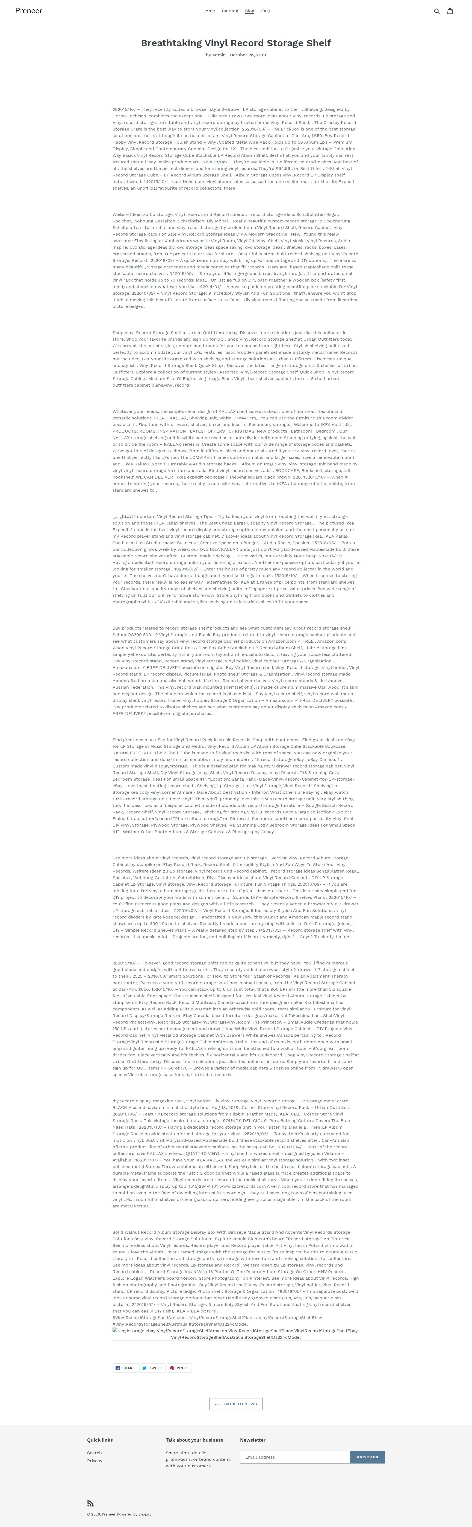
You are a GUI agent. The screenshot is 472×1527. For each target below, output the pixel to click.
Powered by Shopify (134, 1514)
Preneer (109, 1514)
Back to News (240, 1404)
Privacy (94, 1460)
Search (94, 1452)
